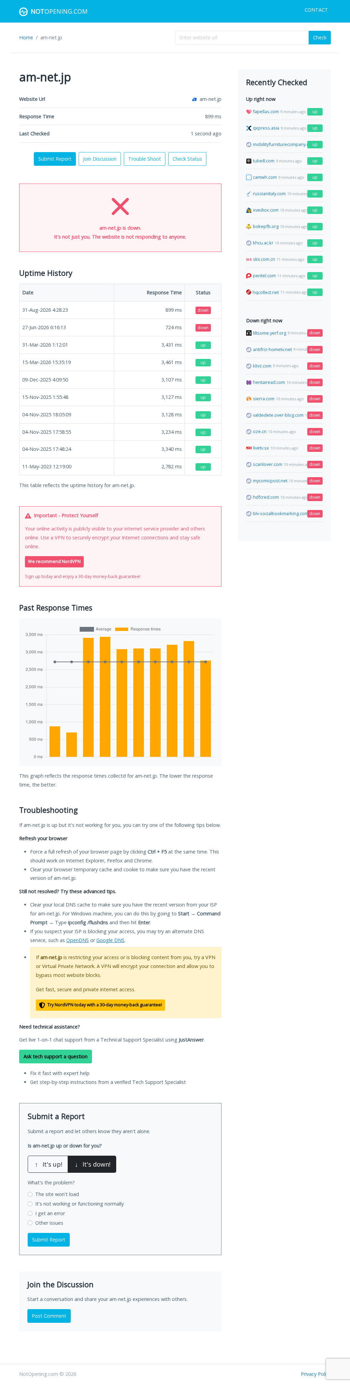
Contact (316, 9)
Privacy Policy (316, 1374)
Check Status (187, 159)
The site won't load (57, 1194)
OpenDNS (77, 940)
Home (26, 37)
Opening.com (59, 11)
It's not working (79, 1203)
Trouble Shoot (144, 159)
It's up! (48, 1164)
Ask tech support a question (56, 1056)
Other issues (49, 1223)
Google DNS (110, 940)
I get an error (50, 1213)
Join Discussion (100, 159)
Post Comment (49, 1316)
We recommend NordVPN (54, 561)
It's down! (92, 1164)
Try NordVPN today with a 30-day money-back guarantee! (104, 1005)
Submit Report (54, 159)
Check (319, 37)
